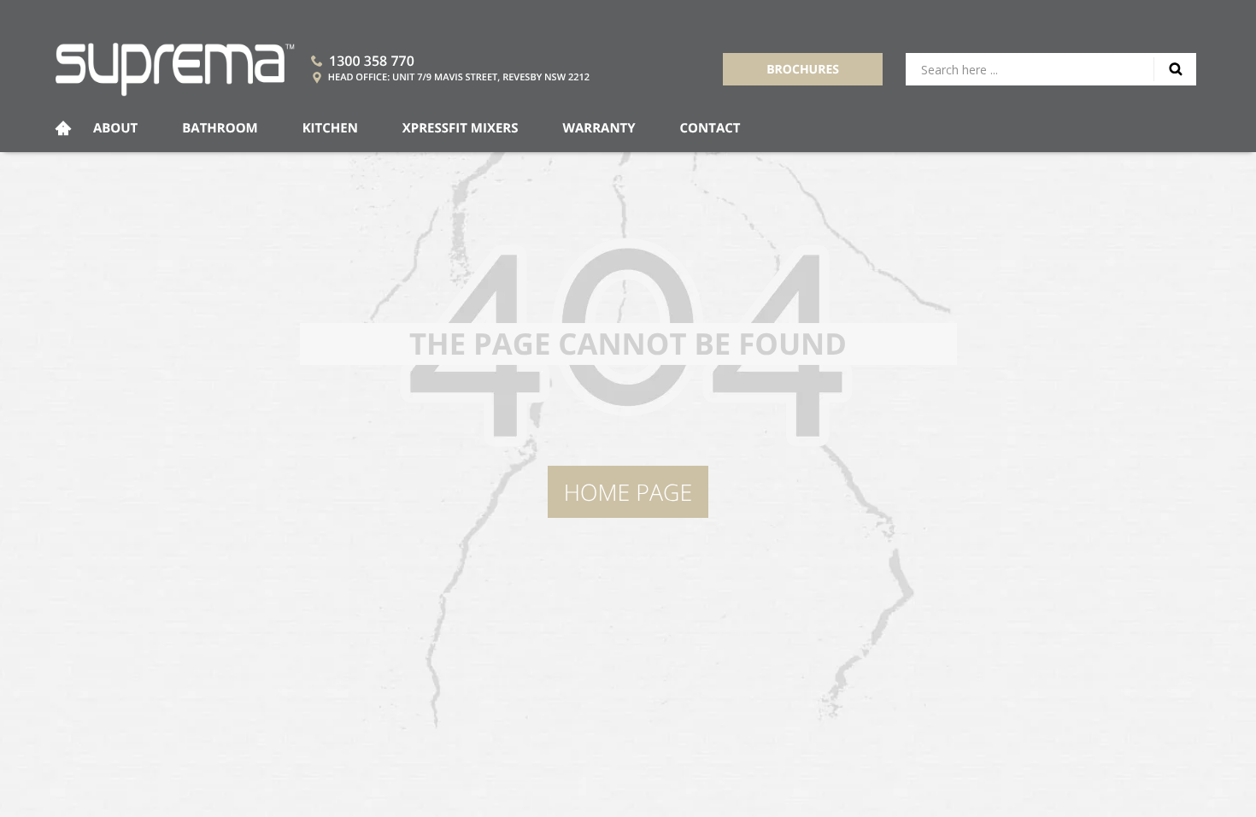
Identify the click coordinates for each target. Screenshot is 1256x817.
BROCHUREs (802, 70)
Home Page (628, 492)
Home (63, 128)
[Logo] (175, 70)
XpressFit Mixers (460, 128)
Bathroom (220, 128)
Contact (710, 128)
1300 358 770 (371, 60)
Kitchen (330, 128)
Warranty (598, 128)
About (115, 128)
